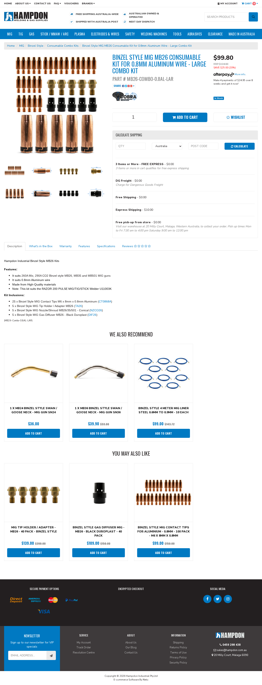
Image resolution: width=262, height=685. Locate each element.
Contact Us (42, 3)
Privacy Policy (178, 657)
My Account (229, 3)
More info (239, 74)
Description (14, 246)
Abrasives (194, 34)
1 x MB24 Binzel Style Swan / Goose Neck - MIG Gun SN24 (33, 410)
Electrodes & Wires (105, 34)
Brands (87, 3)
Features (84, 246)
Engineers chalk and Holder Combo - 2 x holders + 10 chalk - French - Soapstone (35, 668)
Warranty (65, 246)
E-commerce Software (126, 679)
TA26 (78, 306)
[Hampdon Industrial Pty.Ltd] (26, 16)
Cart (249, 3)
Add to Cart (187, 117)
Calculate (240, 146)
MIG (9, 34)
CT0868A (105, 301)
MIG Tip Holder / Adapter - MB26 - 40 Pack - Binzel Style (33, 529)
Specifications (106, 246)
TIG (20, 34)
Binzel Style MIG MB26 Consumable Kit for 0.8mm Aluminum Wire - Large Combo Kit (137, 46)
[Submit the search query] (253, 17)
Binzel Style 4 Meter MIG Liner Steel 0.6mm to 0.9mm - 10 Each (163, 410)
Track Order (83, 647)
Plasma (80, 34)
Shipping (178, 642)
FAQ (57, 3)
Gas (31, 34)
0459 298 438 (231, 645)
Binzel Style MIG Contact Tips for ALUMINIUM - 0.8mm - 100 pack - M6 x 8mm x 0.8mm (163, 531)
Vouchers (71, 3)
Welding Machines (154, 34)
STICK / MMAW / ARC (54, 34)
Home (8, 3)
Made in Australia (242, 34)
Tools (177, 34)
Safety (130, 34)
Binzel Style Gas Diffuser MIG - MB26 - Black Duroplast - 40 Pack (98, 531)
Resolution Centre (84, 652)
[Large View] (14, 170)
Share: (118, 85)
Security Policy (178, 663)
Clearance (215, 34)
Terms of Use (178, 652)
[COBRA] (124, 96)
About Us (22, 3)
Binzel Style (35, 46)
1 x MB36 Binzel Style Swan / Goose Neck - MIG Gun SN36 (98, 410)
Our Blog (131, 647)
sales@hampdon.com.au (231, 650)
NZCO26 (96, 310)
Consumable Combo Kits (63, 46)
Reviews (128, 246)
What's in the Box (40, 246)
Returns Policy (178, 647)
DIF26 (92, 314)
